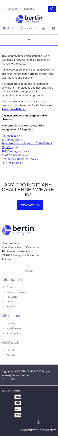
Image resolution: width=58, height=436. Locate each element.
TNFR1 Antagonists (13, 151)
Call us (29, 271)
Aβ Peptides (9, 135)
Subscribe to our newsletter (38, 430)
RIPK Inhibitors (10, 162)
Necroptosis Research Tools (19, 158)
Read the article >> (14, 109)
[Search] (52, 9)
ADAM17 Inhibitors (13, 155)
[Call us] (29, 266)
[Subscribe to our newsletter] (38, 422)
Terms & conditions (20, 375)
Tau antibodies (10, 139)
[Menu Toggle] (29, 40)
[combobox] (35, 9)
